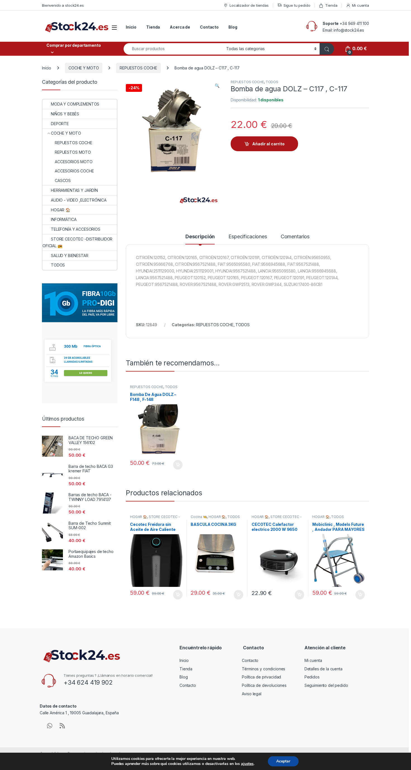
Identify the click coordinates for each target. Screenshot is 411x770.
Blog (232, 27)
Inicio (131, 27)
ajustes (247, 763)
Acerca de (180, 27)
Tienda (331, 5)
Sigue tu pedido (297, 5)
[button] (217, 85)
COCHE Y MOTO (83, 68)
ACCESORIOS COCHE (74, 171)
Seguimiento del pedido (326, 685)
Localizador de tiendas (249, 5)
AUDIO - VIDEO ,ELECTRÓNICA (78, 200)
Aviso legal (251, 693)
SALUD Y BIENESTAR (69, 255)
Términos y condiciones (263, 668)
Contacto (209, 27)
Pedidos (312, 677)
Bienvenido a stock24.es (63, 5)
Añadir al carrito (268, 143)
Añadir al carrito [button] (176, 465)
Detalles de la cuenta (323, 668)
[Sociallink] (49, 726)
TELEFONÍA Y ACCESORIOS (75, 229)
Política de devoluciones (264, 685)
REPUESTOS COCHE (138, 68)
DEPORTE (60, 123)
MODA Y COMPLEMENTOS (75, 104)
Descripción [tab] (200, 236)
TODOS (272, 82)
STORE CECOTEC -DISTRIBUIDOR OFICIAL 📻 (155, 518)
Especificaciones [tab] (247, 236)
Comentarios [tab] (295, 236)
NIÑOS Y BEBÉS (65, 113)
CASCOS (63, 180)
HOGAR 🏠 (138, 517)
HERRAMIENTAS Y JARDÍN (74, 190)
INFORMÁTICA (63, 219)
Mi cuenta (360, 5)
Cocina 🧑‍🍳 (199, 517)
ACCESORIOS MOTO (74, 161)
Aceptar (283, 761)
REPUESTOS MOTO (73, 152)
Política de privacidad (261, 677)
